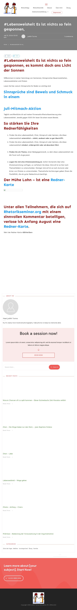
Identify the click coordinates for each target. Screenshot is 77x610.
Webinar (15, 548)
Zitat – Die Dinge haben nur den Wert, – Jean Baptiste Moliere (27, 427)
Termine (35, 548)
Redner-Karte (16, 226)
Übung (30, 548)
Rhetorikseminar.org (22, 211)
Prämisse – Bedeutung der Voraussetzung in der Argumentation (28, 534)
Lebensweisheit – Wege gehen (15, 480)
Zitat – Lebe (8, 454)
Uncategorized (23, 548)
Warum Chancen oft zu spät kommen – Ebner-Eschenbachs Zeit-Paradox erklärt (34, 400)
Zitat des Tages (7, 548)
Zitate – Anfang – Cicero (13, 507)
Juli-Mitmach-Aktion (22, 108)
